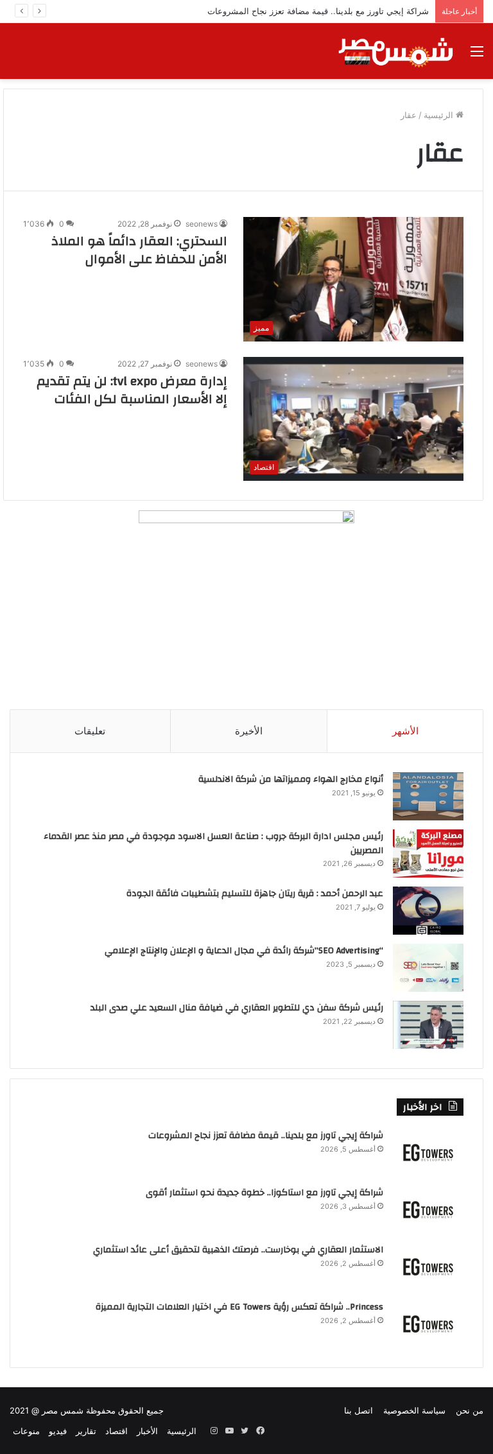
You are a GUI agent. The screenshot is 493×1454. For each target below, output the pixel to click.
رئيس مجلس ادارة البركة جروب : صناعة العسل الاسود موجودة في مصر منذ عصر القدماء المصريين (213, 843)
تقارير (86, 1431)
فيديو (58, 1431)
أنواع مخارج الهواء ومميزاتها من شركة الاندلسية (290, 779)
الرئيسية (440, 115)
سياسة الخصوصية (414, 1410)
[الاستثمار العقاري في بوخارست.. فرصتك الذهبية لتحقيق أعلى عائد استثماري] (428, 1267)
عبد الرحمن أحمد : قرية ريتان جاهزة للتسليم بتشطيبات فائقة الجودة (254, 893)
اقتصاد (116, 1431)
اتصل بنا (358, 1410)
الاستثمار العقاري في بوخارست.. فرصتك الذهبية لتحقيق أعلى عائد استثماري (238, 1250)
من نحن (469, 1410)
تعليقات (89, 731)
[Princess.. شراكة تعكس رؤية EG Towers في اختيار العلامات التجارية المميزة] (428, 1324)
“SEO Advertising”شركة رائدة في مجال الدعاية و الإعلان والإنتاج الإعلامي (244, 950)
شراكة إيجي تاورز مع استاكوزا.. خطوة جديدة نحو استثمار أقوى (264, 1192)
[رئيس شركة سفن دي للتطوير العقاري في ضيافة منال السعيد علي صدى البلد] (428, 1025)
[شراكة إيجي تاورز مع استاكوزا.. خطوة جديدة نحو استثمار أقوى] (428, 1210)
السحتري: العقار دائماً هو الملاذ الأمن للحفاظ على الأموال (139, 250)
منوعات (26, 1431)
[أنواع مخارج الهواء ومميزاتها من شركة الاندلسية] (428, 796)
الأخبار (147, 1431)
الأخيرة (249, 731)
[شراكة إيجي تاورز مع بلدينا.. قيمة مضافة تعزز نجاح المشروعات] (428, 1153)
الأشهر (405, 731)
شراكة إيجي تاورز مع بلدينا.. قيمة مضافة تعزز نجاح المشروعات (265, 1135)
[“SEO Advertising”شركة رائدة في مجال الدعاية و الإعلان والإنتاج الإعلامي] (428, 968)
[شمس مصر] (396, 51)
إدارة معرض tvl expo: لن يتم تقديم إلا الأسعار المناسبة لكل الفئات (132, 390)
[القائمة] (477, 55)
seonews (202, 224)
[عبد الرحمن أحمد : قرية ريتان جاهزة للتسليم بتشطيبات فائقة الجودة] (428, 911)
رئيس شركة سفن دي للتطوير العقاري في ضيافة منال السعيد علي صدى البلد (237, 1008)
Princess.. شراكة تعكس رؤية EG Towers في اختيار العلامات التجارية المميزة (239, 1307)
